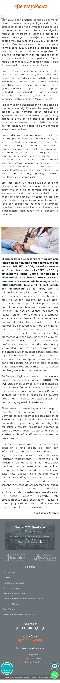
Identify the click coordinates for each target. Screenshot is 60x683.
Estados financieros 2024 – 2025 (19, 614)
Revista (6, 577)
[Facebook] (23, 628)
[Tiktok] (43, 628)
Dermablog (9, 572)
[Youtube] (30, 628)
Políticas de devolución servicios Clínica (23, 598)
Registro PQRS (10, 604)
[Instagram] (17, 628)
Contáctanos (9, 609)
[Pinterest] (36, 628)
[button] (2, 17)
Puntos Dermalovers (13, 583)
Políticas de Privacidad (14, 593)
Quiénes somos (11, 588)
